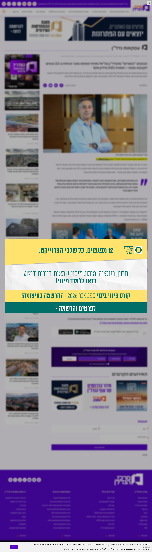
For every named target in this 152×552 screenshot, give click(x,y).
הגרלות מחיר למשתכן (107, 509)
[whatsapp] (45, 85)
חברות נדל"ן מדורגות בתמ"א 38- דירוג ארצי (56, 505)
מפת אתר (144, 516)
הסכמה (14, 547)
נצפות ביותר (33, 130)
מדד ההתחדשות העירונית (119, 11)
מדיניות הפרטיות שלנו (127, 549)
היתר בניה (111, 524)
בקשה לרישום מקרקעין (106, 501)
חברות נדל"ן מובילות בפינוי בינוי (60, 501)
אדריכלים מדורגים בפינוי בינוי (61, 516)
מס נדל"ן (23, 505)
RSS (146, 528)
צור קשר (15, 11)
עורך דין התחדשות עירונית (62, 524)
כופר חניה (111, 505)
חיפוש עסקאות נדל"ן (107, 528)
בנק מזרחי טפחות (119, 454)
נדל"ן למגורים (122, 4)
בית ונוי (35, 200)
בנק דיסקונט (61, 454)
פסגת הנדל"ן (143, 524)
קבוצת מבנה (134, 454)
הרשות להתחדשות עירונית (61, 528)
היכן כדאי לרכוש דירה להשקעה (15, 498)
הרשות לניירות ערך (102, 454)
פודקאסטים (42, 4)
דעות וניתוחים (82, 4)
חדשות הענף (72, 4)
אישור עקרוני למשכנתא (18, 513)
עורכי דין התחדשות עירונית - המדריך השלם (100, 516)
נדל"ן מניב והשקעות (95, 4)
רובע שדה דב (74, 454)
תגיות (145, 513)
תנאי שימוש (143, 520)
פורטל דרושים (27, 11)
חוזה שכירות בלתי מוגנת (18, 520)
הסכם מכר (22, 524)
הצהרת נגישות (142, 501)
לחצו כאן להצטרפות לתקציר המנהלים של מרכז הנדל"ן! (123, 322)
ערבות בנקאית (21, 509)
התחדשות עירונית (110, 4)
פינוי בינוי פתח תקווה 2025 (105, 520)
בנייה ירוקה (110, 498)
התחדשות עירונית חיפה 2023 (104, 513)
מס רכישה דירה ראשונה (18, 501)
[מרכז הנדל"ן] (141, 7)
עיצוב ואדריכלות (61, 4)
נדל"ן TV (51, 4)
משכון (24, 516)
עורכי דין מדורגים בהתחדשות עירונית (58, 509)
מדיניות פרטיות (142, 498)
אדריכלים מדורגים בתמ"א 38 (60, 513)
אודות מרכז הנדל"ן (99, 11)
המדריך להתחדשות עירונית (79, 11)
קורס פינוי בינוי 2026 (57, 11)
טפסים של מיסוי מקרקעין (17, 528)
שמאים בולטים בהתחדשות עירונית (59, 520)
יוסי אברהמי (87, 454)
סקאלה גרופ (40, 11)
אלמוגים (119, 292)
